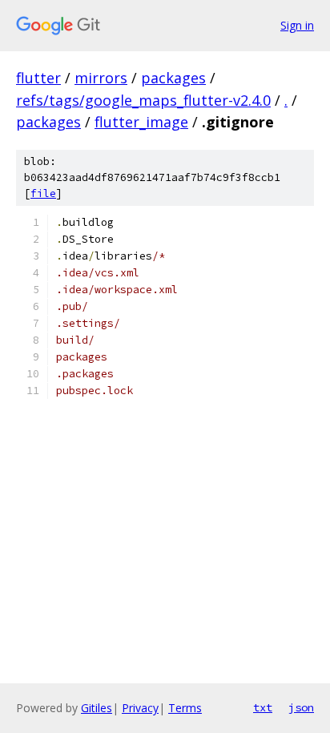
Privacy (140, 707)
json (301, 707)
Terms (185, 707)
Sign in (297, 25)
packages (173, 77)
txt (262, 707)
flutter (38, 77)
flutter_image (141, 121)
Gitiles (96, 707)
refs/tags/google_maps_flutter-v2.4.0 (143, 100)
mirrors (100, 77)
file (43, 193)
